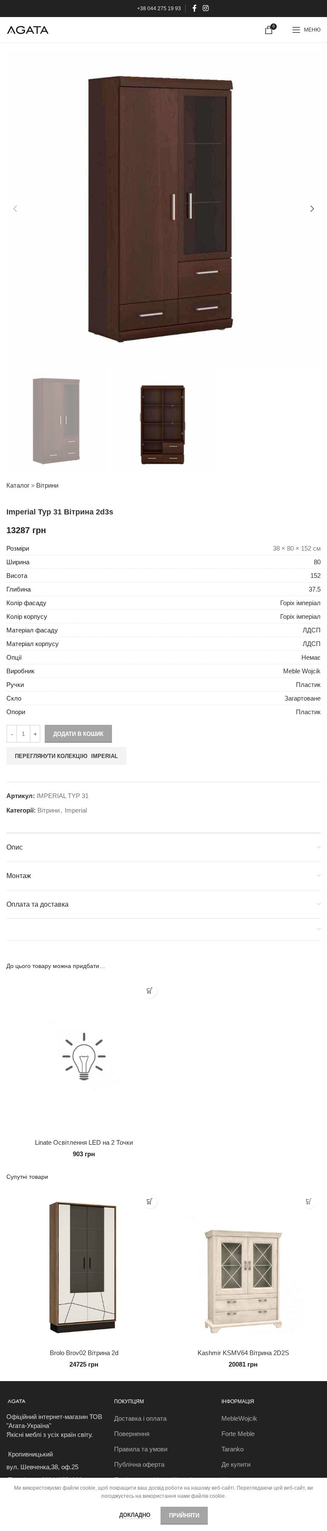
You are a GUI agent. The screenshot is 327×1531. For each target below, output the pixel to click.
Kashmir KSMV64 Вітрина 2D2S (243, 1352)
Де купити (235, 1464)
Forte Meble (238, 1433)
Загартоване (302, 698)
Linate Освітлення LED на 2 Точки (84, 1142)
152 (315, 575)
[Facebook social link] (195, 8)
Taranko (232, 1449)
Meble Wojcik (302, 671)
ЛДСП (312, 630)
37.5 (315, 589)
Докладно (135, 1515)
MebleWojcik (239, 1418)
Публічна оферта (139, 1464)
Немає (311, 657)
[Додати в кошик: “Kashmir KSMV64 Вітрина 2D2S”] (308, 1201)
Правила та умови (140, 1449)
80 (317, 562)
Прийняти (184, 1515)
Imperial (76, 810)
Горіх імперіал (300, 602)
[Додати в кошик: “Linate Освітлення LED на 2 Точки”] (149, 990)
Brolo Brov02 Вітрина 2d (84, 1352)
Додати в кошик (78, 734)
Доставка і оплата (140, 1418)
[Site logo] (27, 29)
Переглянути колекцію (66, 756)
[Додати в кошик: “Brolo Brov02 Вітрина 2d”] (149, 1201)
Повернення (131, 1433)
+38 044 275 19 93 (159, 8)
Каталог (17, 485)
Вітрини (47, 485)
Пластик (308, 684)
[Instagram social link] (205, 8)
